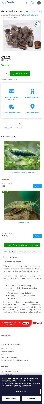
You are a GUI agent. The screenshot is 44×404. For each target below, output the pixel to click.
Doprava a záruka (7, 352)
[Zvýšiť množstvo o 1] (9, 72)
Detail (37, 186)
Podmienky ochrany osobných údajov (14, 360)
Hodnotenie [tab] (23, 252)
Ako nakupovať (6, 349)
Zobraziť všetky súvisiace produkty (22, 245)
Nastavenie (21, 391)
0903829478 (9, 375)
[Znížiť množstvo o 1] (9, 75)
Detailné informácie (8, 79)
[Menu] (39, 3)
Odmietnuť (11, 398)
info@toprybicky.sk (11, 371)
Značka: (10, 17)
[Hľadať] (27, 3)
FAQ (2, 354)
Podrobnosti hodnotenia (29, 15)
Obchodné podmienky (9, 357)
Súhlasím (31, 398)
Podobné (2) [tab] (13, 252)
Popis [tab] (5, 252)
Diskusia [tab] (32, 252)
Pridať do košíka (21, 74)
